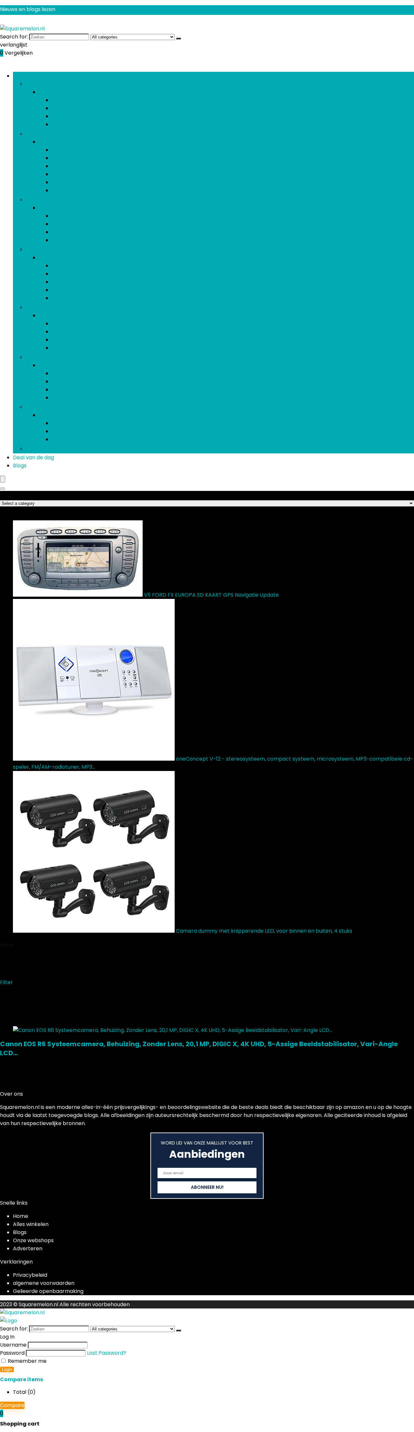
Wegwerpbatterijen (77, 240)
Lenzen (61, 190)
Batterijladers (69, 216)
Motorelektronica (74, 116)
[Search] (2, 489)
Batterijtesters (70, 224)
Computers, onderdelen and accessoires (77, 249)
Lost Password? (106, 1353)
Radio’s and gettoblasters (84, 389)
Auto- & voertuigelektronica (61, 84)
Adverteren (27, 1248)
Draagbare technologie (56, 307)
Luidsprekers (68, 381)
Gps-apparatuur (73, 108)
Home (7, 944)
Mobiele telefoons (48, 448)
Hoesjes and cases (75, 423)
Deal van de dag (33, 457)
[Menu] (2, 479)
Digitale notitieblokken (80, 265)
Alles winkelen (31, 1224)
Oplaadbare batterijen (80, 232)
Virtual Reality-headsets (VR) (89, 348)
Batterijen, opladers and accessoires (72, 199)
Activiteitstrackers (75, 323)
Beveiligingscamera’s (78, 158)
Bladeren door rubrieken (44, 76)
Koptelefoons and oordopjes (88, 431)
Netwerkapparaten (76, 290)
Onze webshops (33, 1240)
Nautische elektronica (79, 124)
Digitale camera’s (74, 166)
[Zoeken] (178, 38)
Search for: (14, 36)
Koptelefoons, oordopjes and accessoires (78, 407)
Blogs (20, 465)
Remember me (26, 1361)
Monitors (63, 282)
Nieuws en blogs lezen (27, 9)
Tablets (61, 298)
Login (7, 1369)
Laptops (62, 273)
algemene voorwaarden (43, 1283)
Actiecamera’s (70, 150)
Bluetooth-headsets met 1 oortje (93, 331)
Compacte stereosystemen (87, 373)
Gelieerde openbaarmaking (48, 1291)
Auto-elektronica (74, 100)
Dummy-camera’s (75, 182)
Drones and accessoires (82, 174)
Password (12, 1353)
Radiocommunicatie (77, 397)
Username (13, 1345)
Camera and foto (48, 133)
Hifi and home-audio (51, 357)
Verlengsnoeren (72, 439)
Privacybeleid (30, 1275)
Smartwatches (71, 339)
